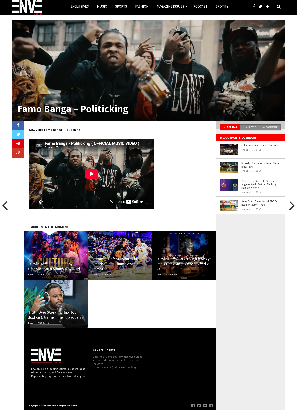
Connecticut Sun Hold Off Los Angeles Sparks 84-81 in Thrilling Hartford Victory (258, 184)
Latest (252, 127)
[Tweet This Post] (18, 134)
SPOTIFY (222, 6)
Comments (272, 127)
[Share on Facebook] (18, 125)
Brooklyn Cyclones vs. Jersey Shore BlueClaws (260, 165)
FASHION (142, 6)
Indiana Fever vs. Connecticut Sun (259, 145)
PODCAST (200, 6)
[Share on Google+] (18, 153)
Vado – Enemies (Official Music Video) (114, 367)
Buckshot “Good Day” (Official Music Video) (118, 356)
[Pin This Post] (18, 143)
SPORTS (121, 6)
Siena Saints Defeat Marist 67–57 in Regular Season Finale (259, 203)
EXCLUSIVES (80, 6)
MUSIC (102, 6)
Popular (232, 127)
